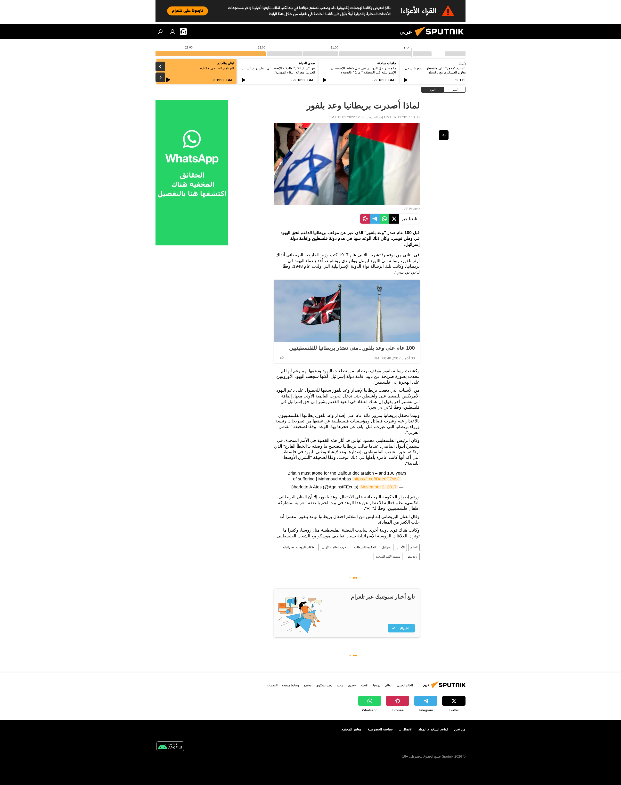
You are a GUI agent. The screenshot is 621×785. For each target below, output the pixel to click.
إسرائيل (386, 547)
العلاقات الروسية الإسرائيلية (299, 547)
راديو (340, 685)
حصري (352, 685)
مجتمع (307, 685)
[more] (281, 358)
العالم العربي (405, 685)
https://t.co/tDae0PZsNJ (376, 479)
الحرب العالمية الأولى (335, 547)
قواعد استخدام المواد (433, 729)
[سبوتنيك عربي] (441, 38)
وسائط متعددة (290, 685)
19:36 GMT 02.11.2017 (402, 117)
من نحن (460, 729)
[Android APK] (170, 746)
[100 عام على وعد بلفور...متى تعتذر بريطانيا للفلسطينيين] (347, 311)
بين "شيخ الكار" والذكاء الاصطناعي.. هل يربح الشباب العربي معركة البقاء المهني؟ (278, 70)
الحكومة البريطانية (365, 547)
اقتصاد (364, 685)
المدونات (272, 685)
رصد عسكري (324, 685)
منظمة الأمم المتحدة (388, 556)
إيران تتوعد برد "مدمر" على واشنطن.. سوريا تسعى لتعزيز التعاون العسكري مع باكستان (441, 70)
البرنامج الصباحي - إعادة (217, 68)
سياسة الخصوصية (380, 729)
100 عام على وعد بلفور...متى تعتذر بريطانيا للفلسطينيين (352, 348)
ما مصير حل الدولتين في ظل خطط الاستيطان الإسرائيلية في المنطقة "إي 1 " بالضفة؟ (363, 70)
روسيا (376, 685)
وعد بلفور (411, 556)
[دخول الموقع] (172, 31)
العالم (413, 547)
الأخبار (401, 547)
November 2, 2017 (379, 487)
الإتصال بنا (406, 729)
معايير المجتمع (352, 729)
